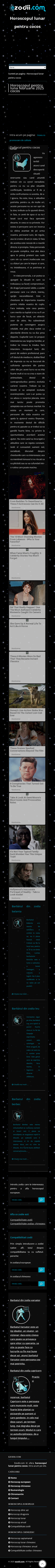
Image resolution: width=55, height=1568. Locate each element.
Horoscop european (21, 1482)
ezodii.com (20, 1561)
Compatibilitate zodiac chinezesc (27, 1223)
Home (14, 1477)
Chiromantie (17, 1494)
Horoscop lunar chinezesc (23, 1542)
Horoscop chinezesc (21, 1486)
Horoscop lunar (18, 1518)
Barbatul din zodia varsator (25, 1300)
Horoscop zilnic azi (20, 1510)
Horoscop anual (18, 1522)
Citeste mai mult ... (21, 994)
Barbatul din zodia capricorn (25, 1370)
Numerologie (17, 1490)
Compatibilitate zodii (21, 1219)
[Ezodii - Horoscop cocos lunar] (27, 12)
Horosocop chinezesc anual (24, 1546)
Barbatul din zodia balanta (26, 909)
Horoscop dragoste (19, 1514)
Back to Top (42, 1564)
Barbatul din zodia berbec (26, 1101)
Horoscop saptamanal (21, 1538)
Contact (15, 1498)
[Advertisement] (27, 48)
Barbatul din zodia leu (25, 1008)
